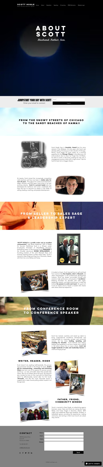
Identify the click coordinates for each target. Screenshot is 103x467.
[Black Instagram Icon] (28, 453)
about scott (51, 31)
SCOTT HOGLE (26, 4)
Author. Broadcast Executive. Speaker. (26, 6)
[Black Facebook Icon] (23, 453)
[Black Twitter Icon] (26, 453)
